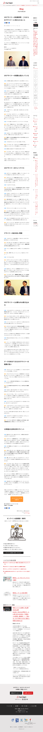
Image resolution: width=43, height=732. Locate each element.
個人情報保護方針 (20, 726)
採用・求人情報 (24, 706)
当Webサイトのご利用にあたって (28, 726)
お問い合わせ (28, 693)
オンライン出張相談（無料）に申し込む (13, 552)
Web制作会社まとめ (35, 86)
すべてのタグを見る (35, 108)
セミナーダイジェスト (35, 81)
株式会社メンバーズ (21, 710)
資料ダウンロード (16, 693)
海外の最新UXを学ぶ (35, 98)
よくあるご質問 (33, 706)
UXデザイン (35, 104)
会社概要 (16, 706)
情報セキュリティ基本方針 (13, 726)
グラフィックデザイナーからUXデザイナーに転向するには (15, 569)
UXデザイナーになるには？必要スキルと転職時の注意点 (14, 566)
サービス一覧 (9, 706)
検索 (36, 225)
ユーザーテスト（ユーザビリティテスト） (35, 73)
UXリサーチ (35, 78)
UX (34, 101)
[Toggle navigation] (38, 3)
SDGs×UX (36, 141)
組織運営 (35, 95)
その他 (35, 145)
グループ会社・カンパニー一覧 (21, 711)
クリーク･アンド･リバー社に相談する (17, 499)
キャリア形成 (27, 513)
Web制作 (36, 137)
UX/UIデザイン (27, 512)
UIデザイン (35, 93)
